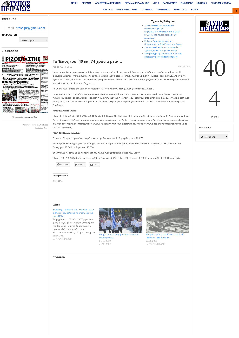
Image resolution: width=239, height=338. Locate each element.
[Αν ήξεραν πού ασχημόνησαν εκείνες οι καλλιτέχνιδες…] (120, 220)
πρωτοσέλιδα (20, 117)
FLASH (194, 9)
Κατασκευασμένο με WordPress (35, 125)
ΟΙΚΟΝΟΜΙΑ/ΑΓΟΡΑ (221, 3)
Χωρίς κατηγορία (62, 67)
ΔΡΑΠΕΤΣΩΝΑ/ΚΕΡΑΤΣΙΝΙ (108, 3)
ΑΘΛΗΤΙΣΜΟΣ (180, 9)
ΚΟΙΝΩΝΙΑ (202, 3)
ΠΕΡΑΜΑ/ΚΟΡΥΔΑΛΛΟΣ (137, 3)
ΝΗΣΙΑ (156, 3)
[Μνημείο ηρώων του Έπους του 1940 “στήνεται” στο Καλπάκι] (167, 220)
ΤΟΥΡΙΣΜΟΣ (146, 9)
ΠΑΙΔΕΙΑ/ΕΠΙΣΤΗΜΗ (126, 9)
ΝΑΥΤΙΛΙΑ (108, 9)
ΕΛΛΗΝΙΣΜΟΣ (170, 3)
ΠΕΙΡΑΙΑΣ (87, 3)
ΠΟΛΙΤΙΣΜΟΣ (163, 9)
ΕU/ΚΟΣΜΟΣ (186, 3)
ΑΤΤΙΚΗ (74, 3)
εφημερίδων (32, 117)
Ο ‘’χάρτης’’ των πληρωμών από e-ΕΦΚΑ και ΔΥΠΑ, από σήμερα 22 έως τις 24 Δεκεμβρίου (162, 35)
